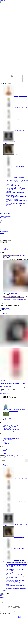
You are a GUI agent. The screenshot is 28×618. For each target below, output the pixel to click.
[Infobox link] (1, 230)
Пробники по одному (8, 431)
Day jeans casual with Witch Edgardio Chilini (16, 181)
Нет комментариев (13, 411)
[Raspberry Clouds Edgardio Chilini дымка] (13, 297)
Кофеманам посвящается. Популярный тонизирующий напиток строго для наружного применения (16, 198)
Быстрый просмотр (5, 393)
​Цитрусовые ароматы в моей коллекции (16, 205)
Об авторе (5, 440)
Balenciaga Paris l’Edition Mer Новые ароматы (14, 409)
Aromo (4, 450)
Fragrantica (5, 449)
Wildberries (5, 452)
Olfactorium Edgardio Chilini (10, 427)
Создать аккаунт (4, 602)
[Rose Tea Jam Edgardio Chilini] (11, 255)
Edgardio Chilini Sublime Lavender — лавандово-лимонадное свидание (15, 186)
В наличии (6, 249)
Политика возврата (8, 439)
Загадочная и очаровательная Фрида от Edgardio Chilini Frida (16, 194)
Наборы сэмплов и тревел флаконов (12, 429)
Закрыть (2, 233)
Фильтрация (3, 242)
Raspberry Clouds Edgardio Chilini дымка (13, 299)
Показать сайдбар (4, 308)
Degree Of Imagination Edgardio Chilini (12, 383)
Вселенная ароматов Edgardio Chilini (15, 192)
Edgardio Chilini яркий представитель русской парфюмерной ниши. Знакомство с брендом (16, 190)
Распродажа (6, 248)
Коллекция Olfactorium (5, 386)
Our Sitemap (6, 443)
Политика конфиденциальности (11, 438)
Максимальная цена (5, 240)
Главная (2, 301)
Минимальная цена (5, 239)
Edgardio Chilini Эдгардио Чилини (12, 456)
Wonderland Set (7, 428)
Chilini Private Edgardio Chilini (10, 425)
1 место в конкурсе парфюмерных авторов (17, 180)
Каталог (5, 313)
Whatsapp (2, 0)
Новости (5, 436)
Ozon (4, 453)
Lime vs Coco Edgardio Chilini (10, 293)
